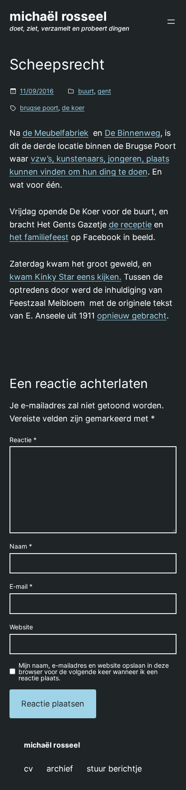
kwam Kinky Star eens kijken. (65, 277)
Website (21, 627)
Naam (20, 546)
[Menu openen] (171, 21)
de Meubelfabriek (55, 133)
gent (104, 91)
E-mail (21, 586)
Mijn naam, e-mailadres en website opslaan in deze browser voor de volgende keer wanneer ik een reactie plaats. (94, 671)
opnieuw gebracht (132, 315)
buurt (86, 91)
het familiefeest (39, 237)
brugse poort (39, 107)
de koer (73, 107)
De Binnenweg (132, 133)
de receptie (130, 224)
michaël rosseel (58, 16)
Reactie (23, 440)
